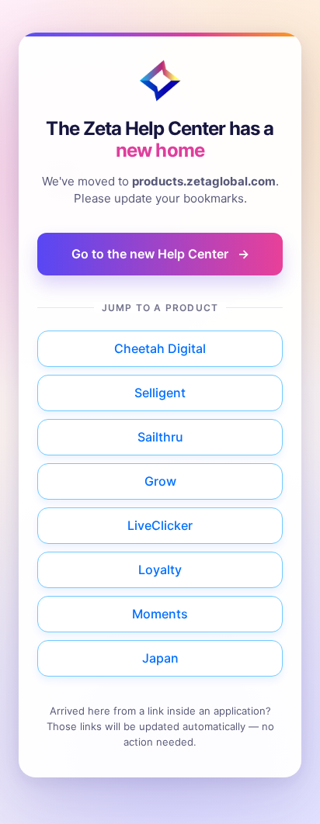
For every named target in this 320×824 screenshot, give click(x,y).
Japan (160, 658)
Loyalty (160, 569)
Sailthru (160, 437)
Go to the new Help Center (160, 253)
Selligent (160, 392)
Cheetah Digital (160, 348)
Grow (160, 481)
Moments (160, 613)
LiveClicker (160, 525)
